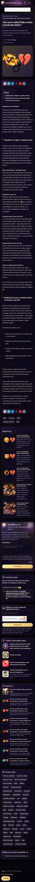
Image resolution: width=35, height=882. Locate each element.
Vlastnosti (18, 832)
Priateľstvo (23, 817)
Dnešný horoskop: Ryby (10, 587)
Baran (15, 783)
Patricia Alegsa (11, 40)
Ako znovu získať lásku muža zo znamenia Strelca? (24, 469)
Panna (15, 813)
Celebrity (5, 787)
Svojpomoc (6, 829)
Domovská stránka (7, 16)
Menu (6, 878)
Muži (18, 422)
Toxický (29, 829)
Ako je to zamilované (21, 779)
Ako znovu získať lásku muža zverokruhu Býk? (23, 452)
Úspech (5, 832)
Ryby (16, 16)
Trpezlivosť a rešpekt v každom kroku (17, 95)
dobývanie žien (7, 791)
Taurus (22, 829)
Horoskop (11, 418)
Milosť (18, 418)
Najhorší (10, 810)
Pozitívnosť (14, 817)
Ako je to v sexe (7, 779)
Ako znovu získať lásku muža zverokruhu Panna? (23, 436)
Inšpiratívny (6, 794)
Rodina (27, 821)
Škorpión (11, 825)
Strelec (25, 825)
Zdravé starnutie (8, 840)
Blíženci (22, 783)
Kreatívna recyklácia (9, 798)
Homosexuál (17, 791)
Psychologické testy (9, 821)
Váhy (11, 832)
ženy (23, 840)
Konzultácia (6, 542)
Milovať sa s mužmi (22, 806)
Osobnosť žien (7, 813)
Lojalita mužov (7, 802)
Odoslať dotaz (17, 566)
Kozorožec (26, 794)
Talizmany (15, 829)
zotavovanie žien (8, 844)
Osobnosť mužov (20, 810)
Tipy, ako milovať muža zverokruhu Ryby (23, 503)
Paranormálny (24, 813)
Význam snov (7, 836)
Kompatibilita (16, 794)
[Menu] (29, 3)
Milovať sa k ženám (8, 806)
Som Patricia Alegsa (11, 577)
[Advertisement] (17, 10)
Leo (18, 798)
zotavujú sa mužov (8, 422)
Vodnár (25, 832)
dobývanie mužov (16, 787)
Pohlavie (5, 817)
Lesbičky (24, 798)
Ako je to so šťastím (9, 776)
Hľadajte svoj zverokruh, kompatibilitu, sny (16, 856)
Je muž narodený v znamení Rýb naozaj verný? (24, 485)
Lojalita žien (17, 802)
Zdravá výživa (17, 836)
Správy (18, 825)
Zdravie (17, 840)
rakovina (19, 821)
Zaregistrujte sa (17, 624)
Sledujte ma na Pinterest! (10, 106)
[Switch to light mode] (25, 3)
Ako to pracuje (7, 783)
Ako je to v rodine (22, 776)
